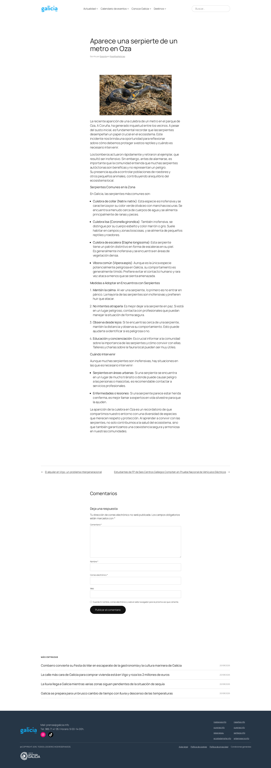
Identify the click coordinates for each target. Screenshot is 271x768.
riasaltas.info (239, 722)
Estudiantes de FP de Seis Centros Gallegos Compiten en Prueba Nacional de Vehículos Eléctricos (170, 472)
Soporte (103, 56)
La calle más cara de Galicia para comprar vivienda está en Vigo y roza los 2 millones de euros (105, 675)
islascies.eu (219, 733)
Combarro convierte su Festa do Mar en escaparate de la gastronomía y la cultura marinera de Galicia (111, 665)
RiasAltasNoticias (117, 56)
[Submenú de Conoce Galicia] (150, 8)
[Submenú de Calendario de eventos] (128, 8)
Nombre (94, 561)
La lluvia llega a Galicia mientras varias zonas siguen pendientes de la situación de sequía (103, 684)
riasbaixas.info (220, 722)
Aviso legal (183, 746)
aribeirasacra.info (241, 738)
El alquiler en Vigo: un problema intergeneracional (73, 472)
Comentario (96, 524)
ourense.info (219, 727)
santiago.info (239, 733)
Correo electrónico (99, 575)
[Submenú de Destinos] (165, 8)
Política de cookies (199, 746)
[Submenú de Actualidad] (97, 8)
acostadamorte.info (222, 738)
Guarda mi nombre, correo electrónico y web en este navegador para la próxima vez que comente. (136, 602)
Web (92, 588)
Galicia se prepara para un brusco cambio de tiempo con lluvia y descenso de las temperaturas (107, 693)
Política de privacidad (219, 746)
